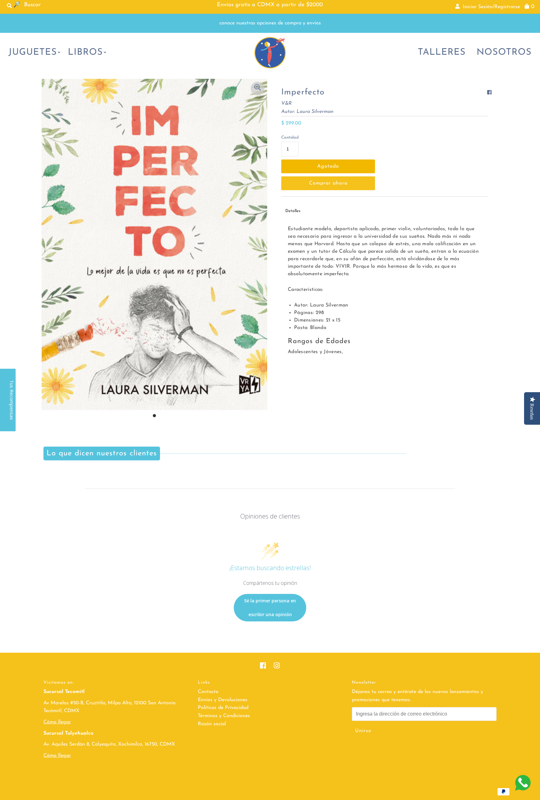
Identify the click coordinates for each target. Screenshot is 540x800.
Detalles (292, 211)
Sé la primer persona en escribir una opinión (270, 607)
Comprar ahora (328, 183)
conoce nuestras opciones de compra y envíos (270, 23)
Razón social (212, 724)
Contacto (208, 691)
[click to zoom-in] (257, 88)
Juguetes (32, 52)
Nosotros (504, 52)
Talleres (442, 52)
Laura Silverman (315, 111)
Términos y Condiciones (224, 715)
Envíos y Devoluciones (223, 699)
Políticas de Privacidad (223, 707)
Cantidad (290, 137)
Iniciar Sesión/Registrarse (490, 6)
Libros (85, 52)
